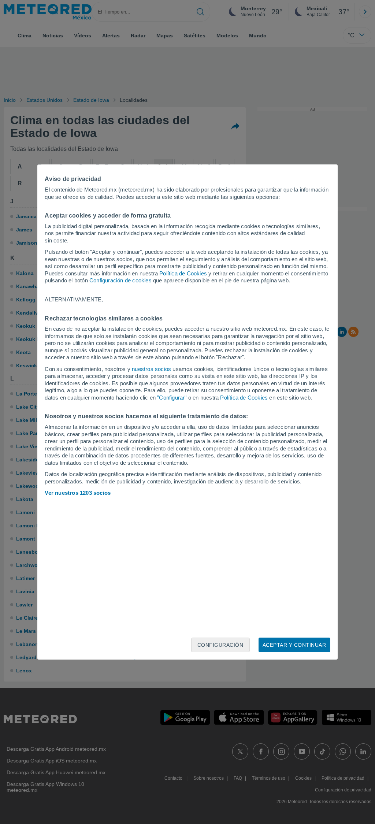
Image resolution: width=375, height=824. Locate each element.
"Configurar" (171, 397)
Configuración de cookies (120, 280)
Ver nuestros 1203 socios (78, 493)
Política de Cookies (183, 273)
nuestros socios (151, 369)
